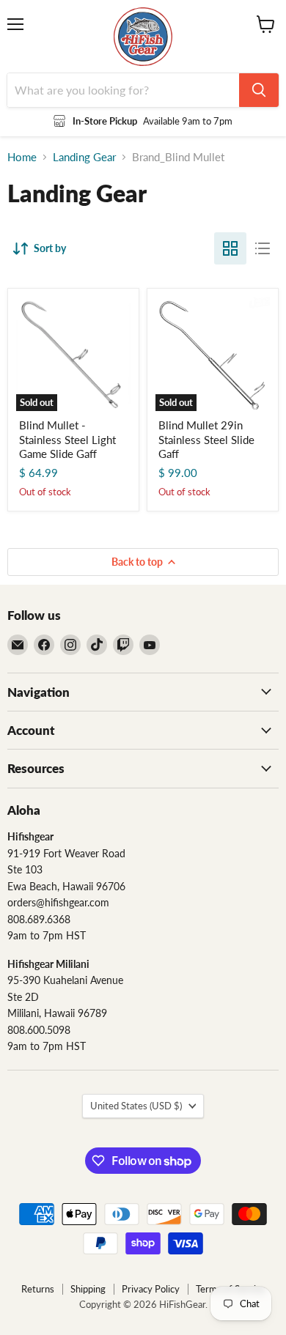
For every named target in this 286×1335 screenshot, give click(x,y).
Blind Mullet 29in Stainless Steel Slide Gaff (206, 439)
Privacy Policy (151, 1289)
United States (136, 1106)
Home (22, 157)
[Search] (259, 90)
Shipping (88, 1289)
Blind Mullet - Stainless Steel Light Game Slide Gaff (67, 439)
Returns (37, 1289)
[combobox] (123, 90)
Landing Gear (84, 157)
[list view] (262, 248)
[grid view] (230, 248)
